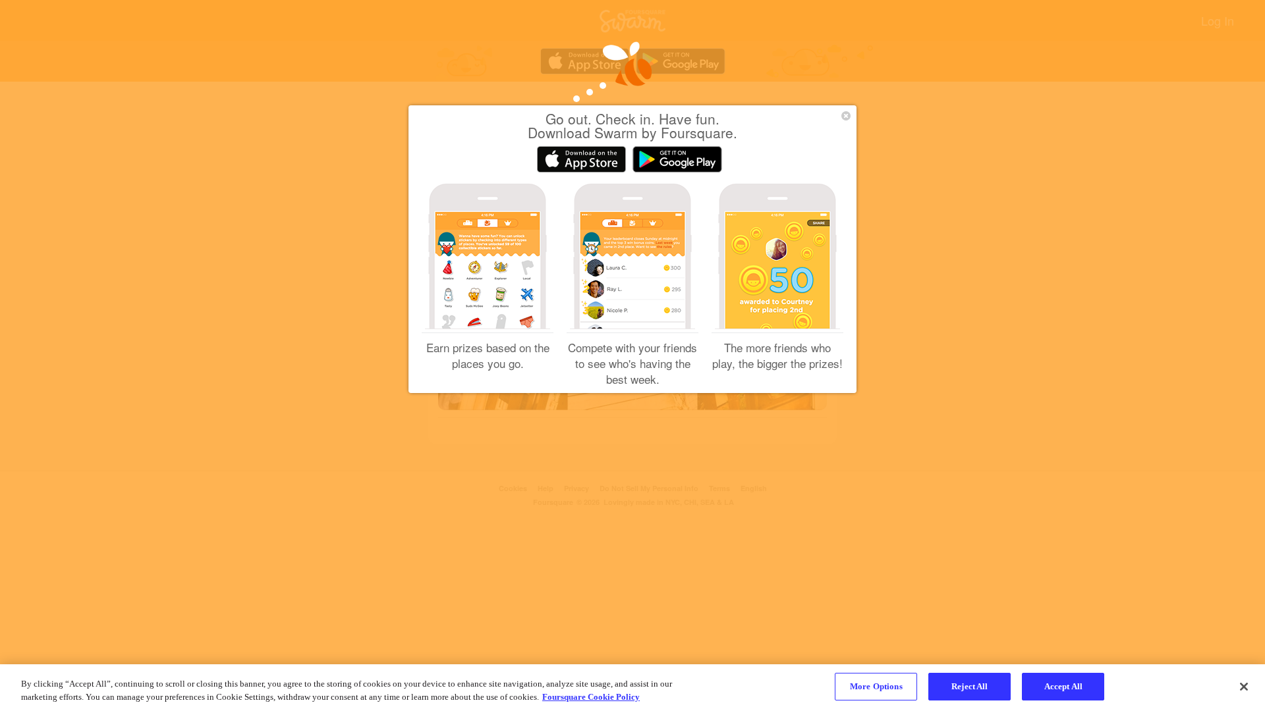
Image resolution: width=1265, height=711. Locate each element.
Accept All (1063, 686)
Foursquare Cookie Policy (591, 697)
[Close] (1243, 686)
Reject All (969, 686)
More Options (876, 686)
